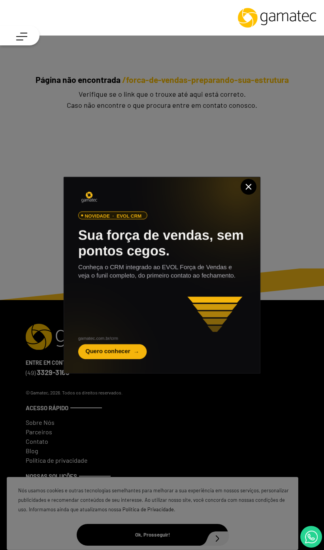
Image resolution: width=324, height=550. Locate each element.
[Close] (248, 187)
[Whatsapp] (311, 537)
